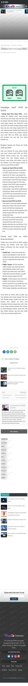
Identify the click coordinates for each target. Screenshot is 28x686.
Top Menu (5, 2)
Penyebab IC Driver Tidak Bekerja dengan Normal (16, 368)
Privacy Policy (18, 666)
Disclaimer (4, 670)
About (12, 666)
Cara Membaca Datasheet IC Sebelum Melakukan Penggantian (15, 382)
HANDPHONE (3, 450)
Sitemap (20, 670)
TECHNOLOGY (4, 467)
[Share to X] (7, 351)
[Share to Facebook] (4, 351)
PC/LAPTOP (3, 460)
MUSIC (2, 457)
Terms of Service (12, 670)
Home (3, 666)
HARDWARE (3, 453)
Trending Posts (5, 495)
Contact (8, 666)
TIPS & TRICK (9, 359)
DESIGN (2, 446)
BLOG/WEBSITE (4, 443)
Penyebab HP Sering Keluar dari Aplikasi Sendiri (17, 519)
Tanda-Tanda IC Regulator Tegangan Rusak (17, 375)
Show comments (14, 431)
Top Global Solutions (13, 678)
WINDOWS (3, 478)
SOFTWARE (3, 464)
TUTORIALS (16, 359)
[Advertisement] (14, 27)
